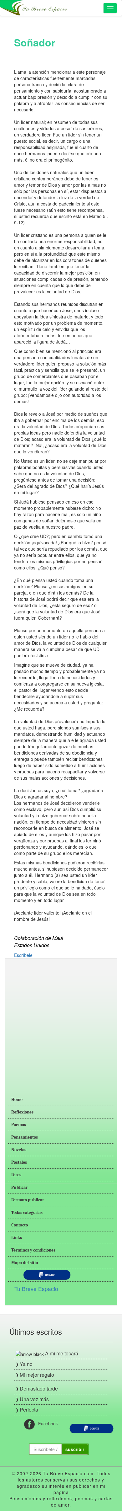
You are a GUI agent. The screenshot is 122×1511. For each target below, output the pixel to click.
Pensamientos (24, 1137)
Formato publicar (27, 1200)
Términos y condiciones (33, 1250)
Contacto (19, 1225)
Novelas (18, 1149)
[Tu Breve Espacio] (34, 8)
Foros (16, 1174)
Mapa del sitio (24, 1262)
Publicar (19, 1187)
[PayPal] (91, 1428)
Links (16, 1237)
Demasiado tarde (39, 1388)
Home (17, 1099)
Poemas (18, 1124)
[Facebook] (29, 1424)
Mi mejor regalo (37, 1374)
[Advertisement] (61, 1023)
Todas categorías (27, 1212)
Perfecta (29, 1409)
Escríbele (23, 955)
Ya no (26, 1364)
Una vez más (34, 1399)
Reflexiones (22, 1112)
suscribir (74, 1449)
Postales (19, 1162)
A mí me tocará (61, 1353)
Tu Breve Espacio (36, 1289)
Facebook (46, 1423)
